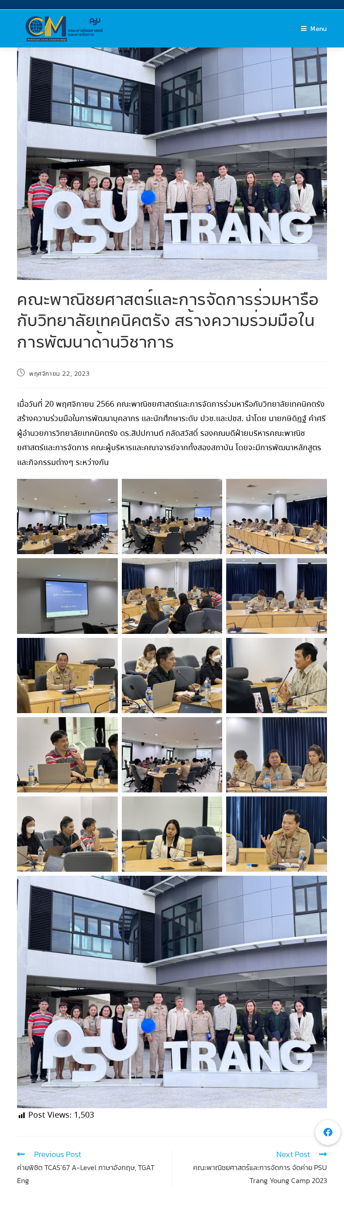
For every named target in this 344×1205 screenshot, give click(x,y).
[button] (327, 1132)
